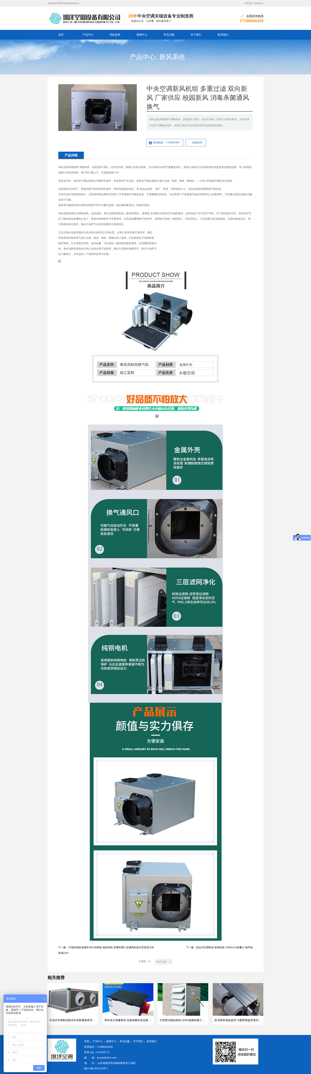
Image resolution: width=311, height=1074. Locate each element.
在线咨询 (197, 142)
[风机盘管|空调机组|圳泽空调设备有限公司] (86, 18)
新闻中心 (142, 34)
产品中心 (88, 34)
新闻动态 (259, 3)
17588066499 (251, 21)
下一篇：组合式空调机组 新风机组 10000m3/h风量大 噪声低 (219, 947)
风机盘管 (115, 34)
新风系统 (172, 57)
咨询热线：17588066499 (166, 142)
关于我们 (196, 34)
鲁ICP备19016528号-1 (96, 1068)
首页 (61, 34)
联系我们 (249, 3)
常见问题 (169, 34)
